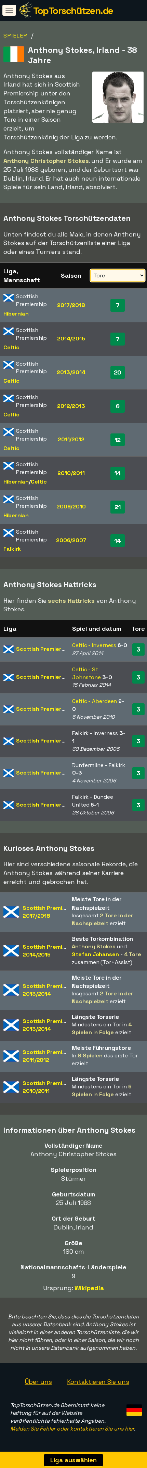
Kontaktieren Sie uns (98, 1382)
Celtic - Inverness (94, 645)
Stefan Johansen (95, 954)
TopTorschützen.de (73, 10)
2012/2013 (71, 406)
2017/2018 (71, 305)
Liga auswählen (73, 1460)
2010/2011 (70, 473)
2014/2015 (71, 338)
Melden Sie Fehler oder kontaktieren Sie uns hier (72, 1428)
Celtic (11, 347)
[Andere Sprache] (133, 1408)
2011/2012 (71, 439)
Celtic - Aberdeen (94, 701)
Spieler (15, 35)
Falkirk (12, 548)
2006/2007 (71, 540)
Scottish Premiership (44, 649)
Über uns (38, 1382)
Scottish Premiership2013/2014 (51, 989)
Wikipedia (89, 1288)
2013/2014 (71, 372)
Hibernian (16, 313)
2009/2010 (71, 506)
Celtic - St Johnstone (86, 673)
